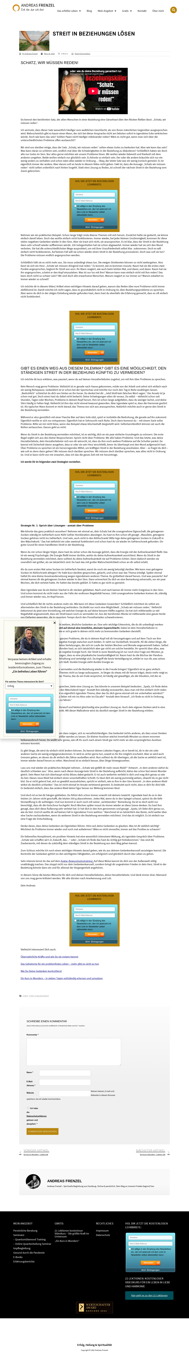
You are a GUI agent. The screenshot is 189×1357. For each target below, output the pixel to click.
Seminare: (19, 1235)
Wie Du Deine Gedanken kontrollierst (41, 971)
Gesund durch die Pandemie (29, 1252)
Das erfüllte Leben (67, 11)
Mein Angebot (105, 11)
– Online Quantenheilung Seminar (32, 1243)
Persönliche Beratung (25, 1230)
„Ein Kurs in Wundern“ (67, 1241)
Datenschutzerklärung (37, 1116)
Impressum (102, 1230)
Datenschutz (103, 1235)
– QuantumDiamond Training (29, 1239)
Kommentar (33, 1035)
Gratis (125, 11)
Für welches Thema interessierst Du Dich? (24, 682)
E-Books (18, 1257)
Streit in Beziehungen (39, 996)
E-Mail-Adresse (31, 1083)
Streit (25, 996)
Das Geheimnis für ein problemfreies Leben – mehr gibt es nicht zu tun (60, 964)
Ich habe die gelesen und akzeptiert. (33, 1116)
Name (30, 1072)
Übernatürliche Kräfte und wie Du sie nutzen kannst (49, 956)
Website (30, 1093)
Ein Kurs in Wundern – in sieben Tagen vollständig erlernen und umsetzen (62, 978)
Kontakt (142, 11)
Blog (89, 11)
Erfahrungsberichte (24, 1261)
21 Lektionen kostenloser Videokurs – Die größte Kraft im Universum (72, 1233)
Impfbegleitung (21, 1248)
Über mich (158, 11)
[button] (54, 622)
